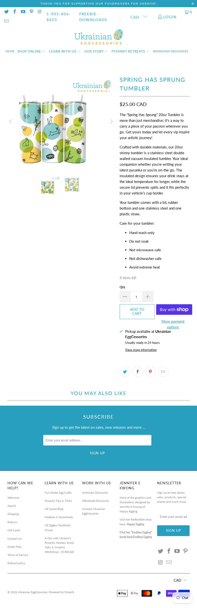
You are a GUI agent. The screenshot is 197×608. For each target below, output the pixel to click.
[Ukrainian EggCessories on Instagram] (39, 12)
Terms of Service (17, 555)
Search (11, 506)
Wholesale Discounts (95, 501)
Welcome (13, 497)
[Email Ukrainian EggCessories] (6, 21)
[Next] (111, 121)
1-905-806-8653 (59, 17)
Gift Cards (13, 530)
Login (170, 17)
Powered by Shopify (61, 592)
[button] (32, 52)
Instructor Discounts (95, 492)
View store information (141, 350)
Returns (12, 522)
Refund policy (16, 563)
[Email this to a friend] (163, 371)
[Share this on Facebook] (137, 371)
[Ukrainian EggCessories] (98, 37)
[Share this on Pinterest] (150, 371)
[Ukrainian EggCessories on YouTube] (22, 12)
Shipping (13, 514)
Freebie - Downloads (93, 17)
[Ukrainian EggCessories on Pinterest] (31, 12)
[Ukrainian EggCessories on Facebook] (14, 12)
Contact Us (14, 538)
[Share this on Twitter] (125, 371)
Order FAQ (14, 547)
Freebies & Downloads (59, 517)
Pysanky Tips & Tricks (58, 501)
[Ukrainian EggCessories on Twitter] (6, 12)
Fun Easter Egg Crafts (58, 492)
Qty (122, 287)
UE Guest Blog (54, 509)
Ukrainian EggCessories (32, 592)
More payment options (173, 324)
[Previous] (11, 121)
